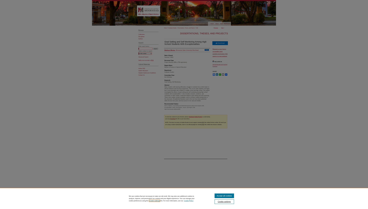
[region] (184, 198)
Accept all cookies (224, 196)
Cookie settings (154, 201)
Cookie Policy (188, 201)
